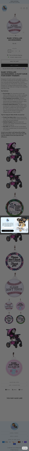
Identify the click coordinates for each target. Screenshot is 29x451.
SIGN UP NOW (8, 230)
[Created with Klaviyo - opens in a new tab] (14, 233)
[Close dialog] (27, 218)
